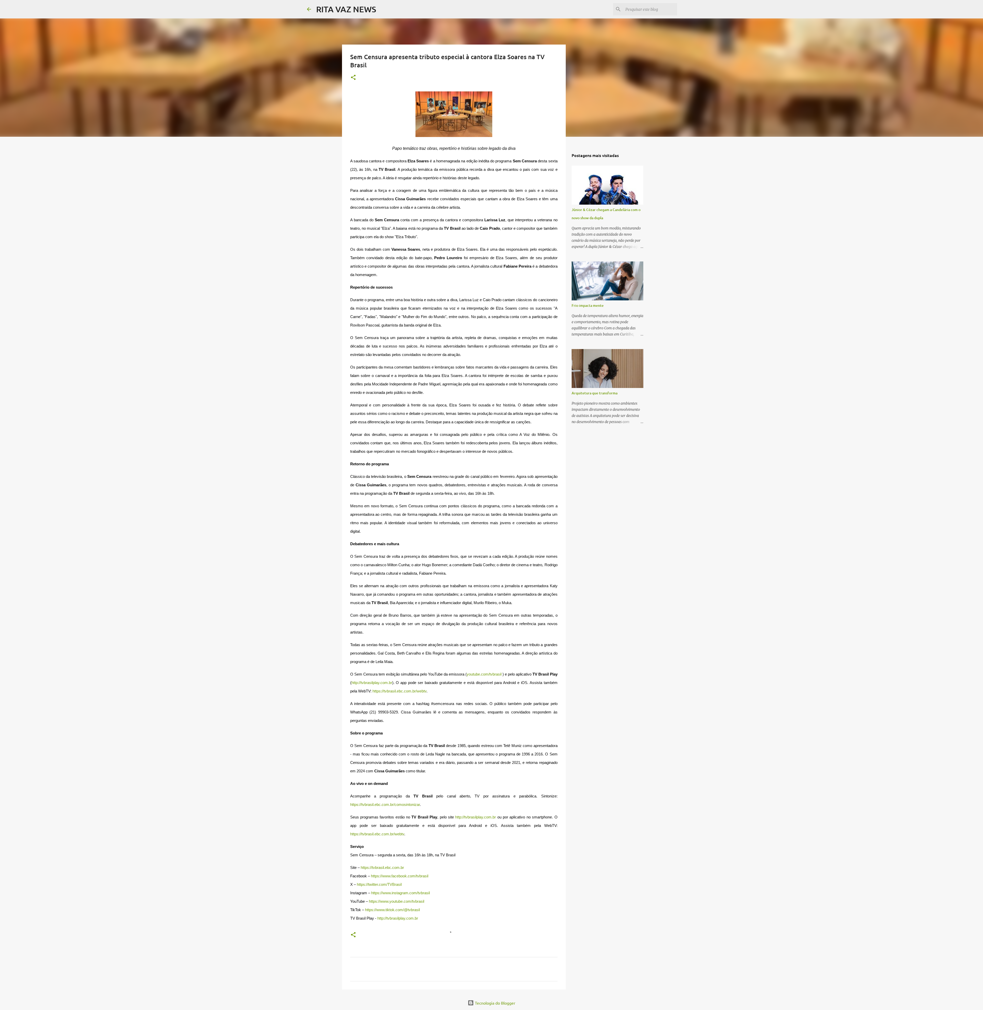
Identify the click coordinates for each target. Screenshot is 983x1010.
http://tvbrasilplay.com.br (371, 683)
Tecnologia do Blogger (494, 1002)
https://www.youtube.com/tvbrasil (396, 901)
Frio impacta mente (588, 305)
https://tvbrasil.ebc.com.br (382, 868)
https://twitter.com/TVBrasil (379, 884)
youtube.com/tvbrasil (484, 674)
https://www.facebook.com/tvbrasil (399, 876)
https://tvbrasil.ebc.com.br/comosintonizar (385, 805)
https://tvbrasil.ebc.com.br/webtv (399, 691)
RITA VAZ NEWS (346, 9)
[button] (353, 77)
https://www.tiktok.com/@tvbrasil (392, 910)
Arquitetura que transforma (594, 393)
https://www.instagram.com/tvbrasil (400, 893)
